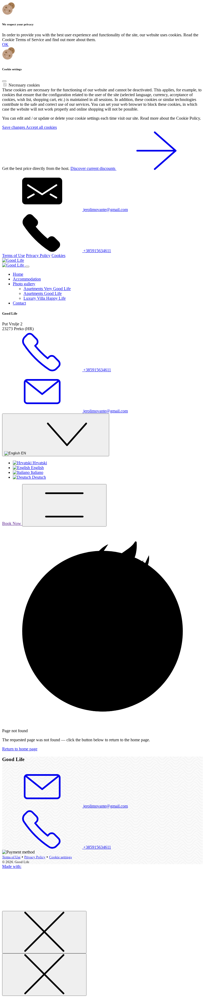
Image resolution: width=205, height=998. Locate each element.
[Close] (4, 81)
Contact (19, 303)
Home (18, 274)
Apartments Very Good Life (47, 288)
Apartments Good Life (42, 293)
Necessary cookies (24, 85)
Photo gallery (24, 284)
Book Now (12, 523)
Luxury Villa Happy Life (44, 298)
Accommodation (27, 279)
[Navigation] (64, 505)
